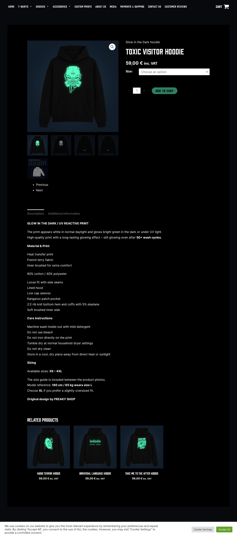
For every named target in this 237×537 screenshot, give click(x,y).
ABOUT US (100, 6)
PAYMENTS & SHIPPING (132, 6)
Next (39, 190)
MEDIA (113, 6)
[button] (112, 47)
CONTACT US (154, 6)
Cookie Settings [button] (203, 529)
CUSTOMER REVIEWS (176, 6)
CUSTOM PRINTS (83, 6)
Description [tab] (35, 213)
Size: (129, 71)
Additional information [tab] (64, 213)
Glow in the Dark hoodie (143, 42)
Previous (42, 184)
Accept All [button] (224, 529)
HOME (11, 6)
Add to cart (165, 90)
